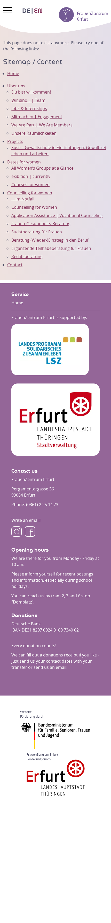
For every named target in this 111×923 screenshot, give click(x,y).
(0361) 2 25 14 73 (42, 504)
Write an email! (26, 520)
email (61, 667)
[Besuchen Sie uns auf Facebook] (30, 531)
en (38, 11)
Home (13, 73)
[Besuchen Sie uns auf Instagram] (16, 531)
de (26, 11)
